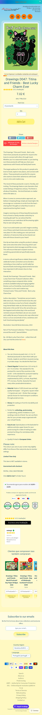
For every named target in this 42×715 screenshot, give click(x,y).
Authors (21, 678)
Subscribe (21, 634)
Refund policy (21, 693)
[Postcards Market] (11, 9)
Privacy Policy (21, 695)
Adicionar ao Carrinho (12, 596)
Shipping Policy (21, 698)
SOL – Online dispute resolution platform (21, 685)
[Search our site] (29, 16)
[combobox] (11, 591)
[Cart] (24, 16)
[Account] (18, 16)
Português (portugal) (20, 656)
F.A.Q (21, 688)
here (23, 339)
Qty (21, 111)
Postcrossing (21, 681)
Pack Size (21, 103)
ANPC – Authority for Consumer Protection (21, 683)
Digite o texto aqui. (21, 2)
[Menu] (12, 16)
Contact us (21, 700)
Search (21, 673)
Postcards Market (20, 709)
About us (21, 676)
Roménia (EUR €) (20, 648)
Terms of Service (21, 690)
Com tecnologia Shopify (21, 711)
